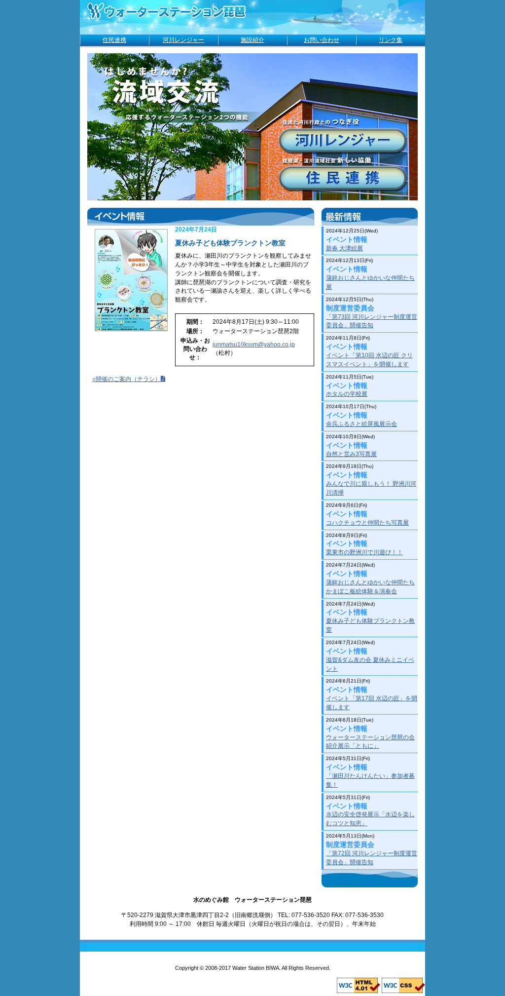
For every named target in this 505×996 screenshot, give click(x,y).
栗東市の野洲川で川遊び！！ (364, 552)
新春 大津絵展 (344, 248)
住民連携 (114, 40)
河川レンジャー (183, 40)
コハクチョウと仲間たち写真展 (367, 522)
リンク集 (390, 40)
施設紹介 (252, 40)
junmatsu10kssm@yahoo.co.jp (254, 344)
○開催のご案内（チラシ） (126, 379)
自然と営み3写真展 (351, 454)
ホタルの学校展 (346, 393)
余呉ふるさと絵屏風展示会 (361, 424)
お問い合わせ (321, 40)
